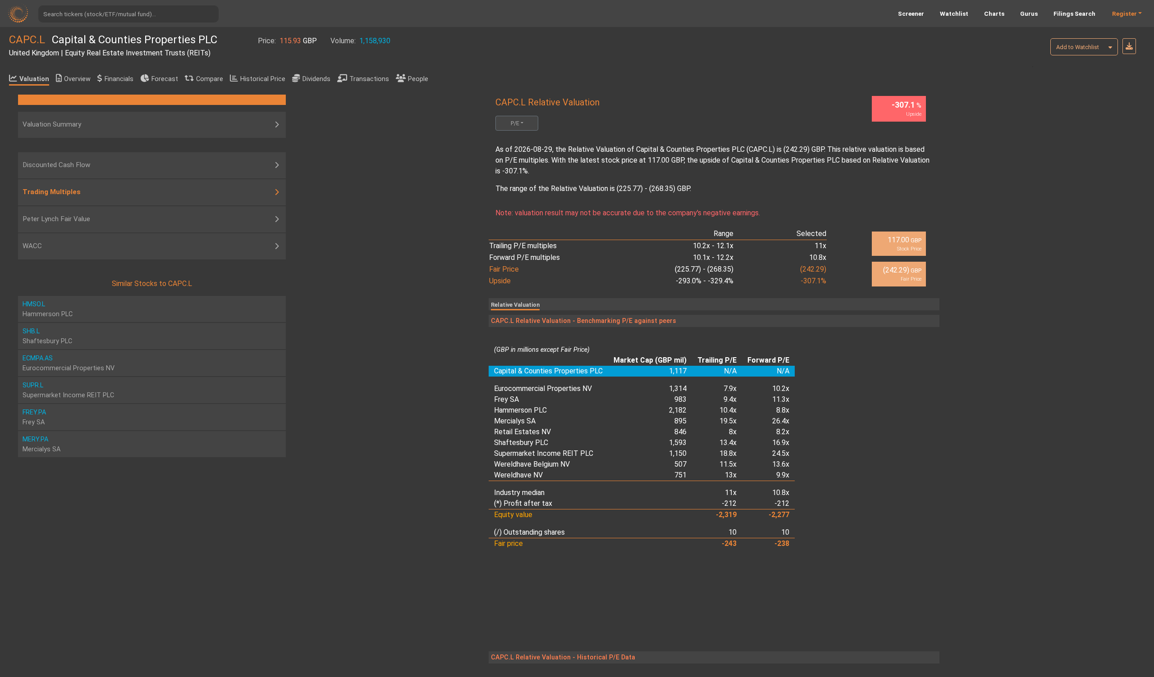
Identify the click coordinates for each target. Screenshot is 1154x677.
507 (680, 464)
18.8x (728, 453)
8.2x (782, 431)
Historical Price (262, 79)
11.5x (728, 464)
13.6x (780, 464)
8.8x (782, 410)
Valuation (34, 79)
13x (731, 475)
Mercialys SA (515, 421)
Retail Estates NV (522, 431)
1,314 (678, 388)
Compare (209, 79)
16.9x (780, 442)
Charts (994, 13)
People (418, 79)
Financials (119, 79)
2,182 (678, 410)
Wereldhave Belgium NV (532, 464)
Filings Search (1074, 13)
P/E (515, 123)
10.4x (728, 410)
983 (680, 399)
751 (680, 475)
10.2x (780, 388)
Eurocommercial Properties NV (543, 388)
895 (680, 421)
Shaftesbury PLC (521, 442)
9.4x (730, 399)
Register (1124, 13)
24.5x (780, 453)
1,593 (678, 442)
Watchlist (954, 13)
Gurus (1029, 13)
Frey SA (506, 399)
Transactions (369, 79)
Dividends (316, 79)
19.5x (728, 421)
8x (733, 431)
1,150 (678, 453)
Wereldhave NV (518, 475)
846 (680, 431)
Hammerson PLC (520, 410)
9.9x (782, 475)
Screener (911, 13)
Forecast (164, 79)
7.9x (730, 388)
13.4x (728, 442)
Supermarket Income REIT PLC (543, 453)
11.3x (780, 399)
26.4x (780, 421)
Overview (77, 79)
